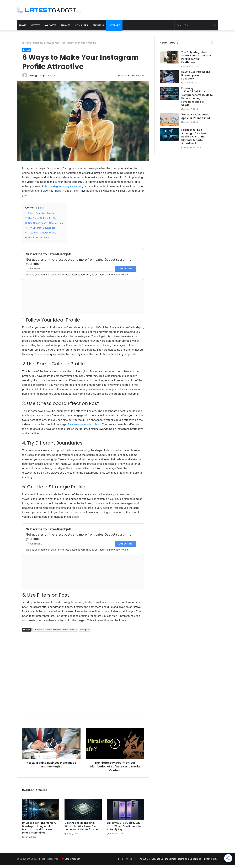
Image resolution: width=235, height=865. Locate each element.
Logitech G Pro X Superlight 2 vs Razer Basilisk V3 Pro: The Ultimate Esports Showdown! (194, 136)
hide (42, 207)
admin (31, 75)
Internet (114, 25)
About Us (145, 858)
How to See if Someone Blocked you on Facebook (195, 75)
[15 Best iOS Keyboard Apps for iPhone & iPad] (169, 119)
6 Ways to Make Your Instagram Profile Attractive (55, 629)
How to (35, 25)
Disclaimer (170, 858)
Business (98, 25)
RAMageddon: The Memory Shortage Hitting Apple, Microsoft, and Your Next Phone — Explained (39, 827)
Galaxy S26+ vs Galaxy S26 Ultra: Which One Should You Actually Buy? (124, 826)
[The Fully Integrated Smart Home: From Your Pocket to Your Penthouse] (169, 57)
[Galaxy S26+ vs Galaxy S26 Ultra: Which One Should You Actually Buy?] (125, 809)
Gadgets (50, 25)
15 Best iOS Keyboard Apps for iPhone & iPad (195, 116)
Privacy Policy (210, 858)
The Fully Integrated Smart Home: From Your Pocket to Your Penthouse (196, 57)
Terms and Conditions (189, 858)
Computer (81, 25)
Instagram (84, 629)
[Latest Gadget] (49, 10)
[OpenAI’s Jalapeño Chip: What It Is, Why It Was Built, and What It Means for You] (83, 809)
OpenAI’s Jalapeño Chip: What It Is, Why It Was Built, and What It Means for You (81, 826)
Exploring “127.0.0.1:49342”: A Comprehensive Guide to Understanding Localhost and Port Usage (197, 97)
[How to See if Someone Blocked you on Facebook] (169, 76)
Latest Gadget (72, 858)
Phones (65, 25)
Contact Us (157, 858)
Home (22, 25)
